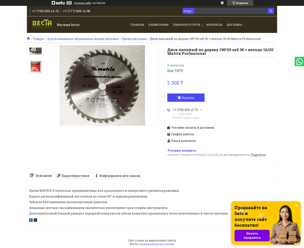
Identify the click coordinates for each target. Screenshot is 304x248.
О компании (158, 24)
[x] (35, 221)
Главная (137, 24)
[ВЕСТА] (42, 25)
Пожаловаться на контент (157, 244)
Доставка (234, 24)
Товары (38, 39)
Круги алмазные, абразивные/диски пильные (83, 39)
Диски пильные (134, 39)
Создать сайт (82, 2)
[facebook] (31, 221)
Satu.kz (172, 240)
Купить (188, 98)
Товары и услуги (186, 24)
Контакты (214, 24)
